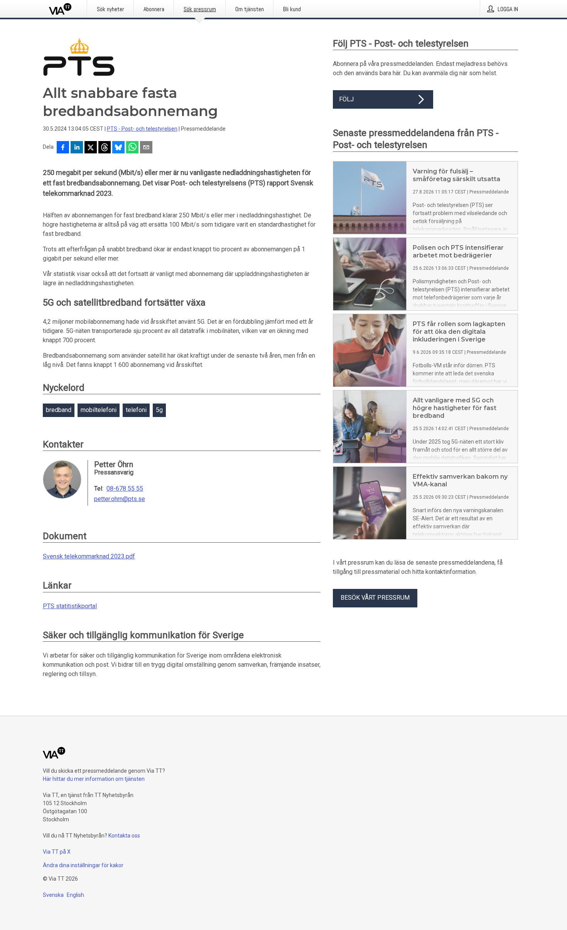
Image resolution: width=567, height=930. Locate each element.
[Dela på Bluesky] (118, 148)
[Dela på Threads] (104, 148)
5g (159, 410)
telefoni (136, 410)
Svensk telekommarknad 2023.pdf (89, 556)
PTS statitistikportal (70, 606)
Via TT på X (57, 852)
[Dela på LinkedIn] (77, 148)
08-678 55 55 (124, 488)
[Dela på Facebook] (63, 148)
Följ (346, 99)
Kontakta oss (124, 835)
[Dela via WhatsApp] (132, 148)
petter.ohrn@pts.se (119, 499)
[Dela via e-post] (146, 148)
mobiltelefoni (98, 410)
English (75, 895)
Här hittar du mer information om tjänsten (94, 779)
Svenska (53, 895)
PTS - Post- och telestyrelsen (142, 129)
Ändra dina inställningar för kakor (83, 865)
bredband (58, 410)
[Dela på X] (90, 148)
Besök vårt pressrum (375, 597)
